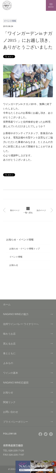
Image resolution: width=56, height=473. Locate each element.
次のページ (41, 210)
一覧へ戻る (28, 212)
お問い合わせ (10, 412)
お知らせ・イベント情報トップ (24, 248)
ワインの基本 (10, 373)
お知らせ (13, 264)
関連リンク (9, 402)
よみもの (8, 363)
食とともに (9, 353)
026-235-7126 (16, 450)
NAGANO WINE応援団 (15, 382)
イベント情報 (15, 256)
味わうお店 (9, 333)
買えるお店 (9, 343)
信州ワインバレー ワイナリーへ (21, 324)
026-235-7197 (16, 454)
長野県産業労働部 (13, 445)
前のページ (14, 210)
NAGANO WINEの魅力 (15, 314)
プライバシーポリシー (15, 421)
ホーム (7, 304)
